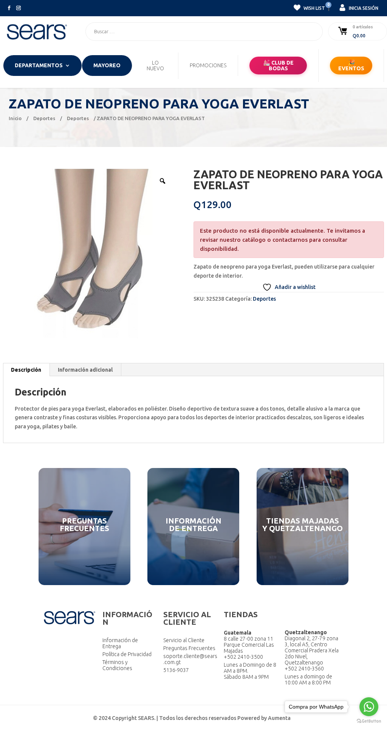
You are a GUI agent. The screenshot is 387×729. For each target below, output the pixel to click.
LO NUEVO (155, 65)
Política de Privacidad (127, 654)
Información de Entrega (120, 643)
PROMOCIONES (208, 65)
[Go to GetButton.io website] (369, 721)
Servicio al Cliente (183, 640)
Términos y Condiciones (117, 665)
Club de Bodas (278, 65)
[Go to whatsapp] (368, 706)
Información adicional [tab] (85, 370)
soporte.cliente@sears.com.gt (190, 659)
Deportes (44, 118)
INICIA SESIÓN (363, 8)
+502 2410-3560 (304, 669)
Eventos (351, 65)
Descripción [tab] (26, 370)
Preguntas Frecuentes (189, 648)
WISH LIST (313, 7)
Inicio (15, 118)
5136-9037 (176, 670)
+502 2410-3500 (243, 657)
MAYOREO (107, 65)
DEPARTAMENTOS (39, 65)
